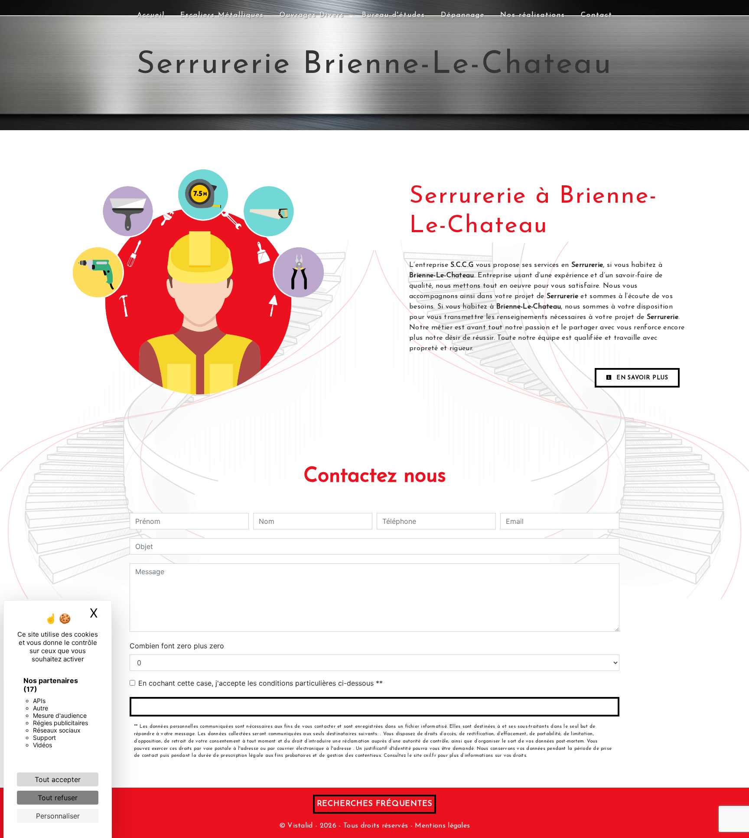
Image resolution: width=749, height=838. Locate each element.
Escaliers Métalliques (222, 15)
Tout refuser (58, 797)
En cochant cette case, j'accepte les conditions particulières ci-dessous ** (260, 683)
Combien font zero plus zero (177, 645)
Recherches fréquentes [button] (375, 804)
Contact (596, 15)
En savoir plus (641, 378)
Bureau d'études (393, 15)
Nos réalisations (532, 15)
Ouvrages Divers (312, 15)
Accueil (151, 15)
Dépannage (463, 15)
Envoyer (374, 707)
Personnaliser (58, 816)
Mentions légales (441, 825)
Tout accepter (58, 779)
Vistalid (300, 825)
